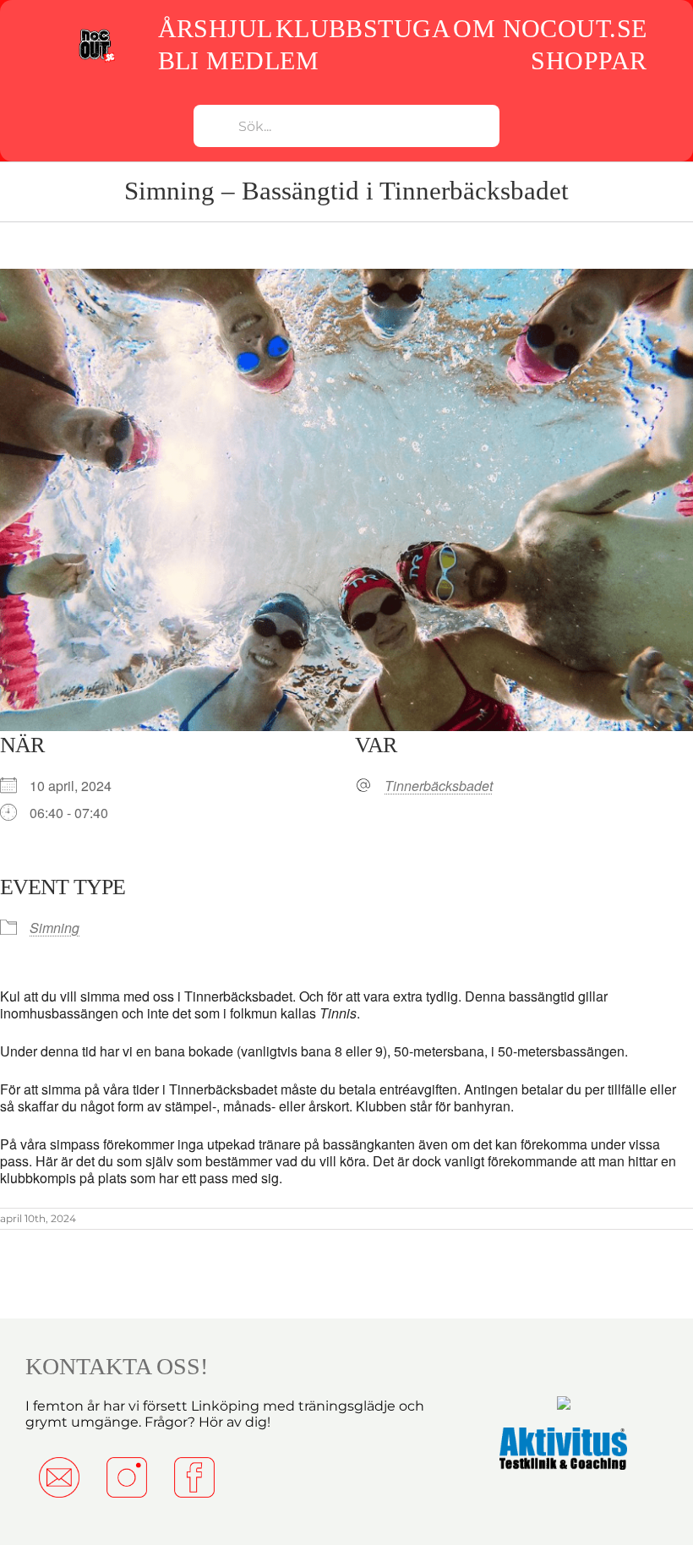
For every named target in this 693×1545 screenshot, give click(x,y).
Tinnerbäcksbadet (439, 786)
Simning (54, 927)
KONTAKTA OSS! (116, 1366)
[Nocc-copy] (96, 33)
